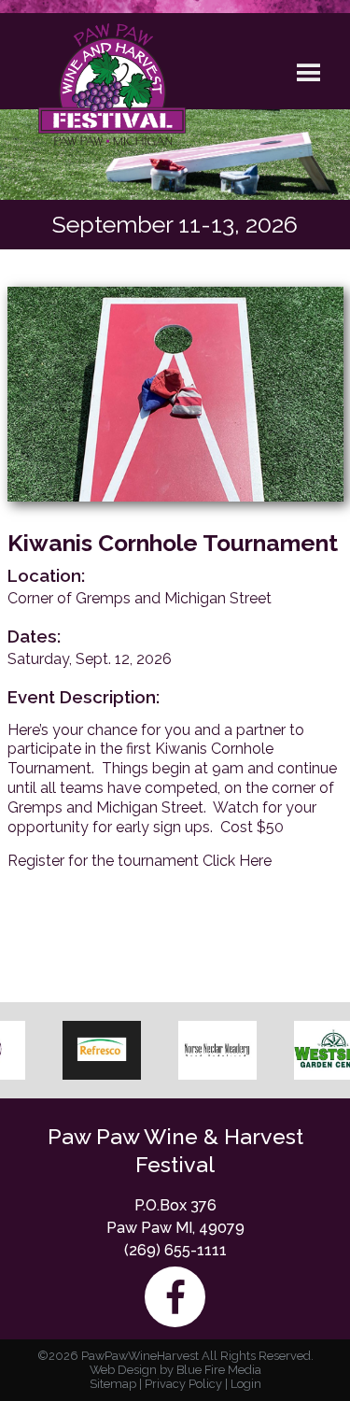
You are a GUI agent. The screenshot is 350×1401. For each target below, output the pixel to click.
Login (246, 1384)
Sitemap (113, 1384)
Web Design (123, 1370)
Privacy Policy (183, 1384)
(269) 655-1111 (175, 1250)
